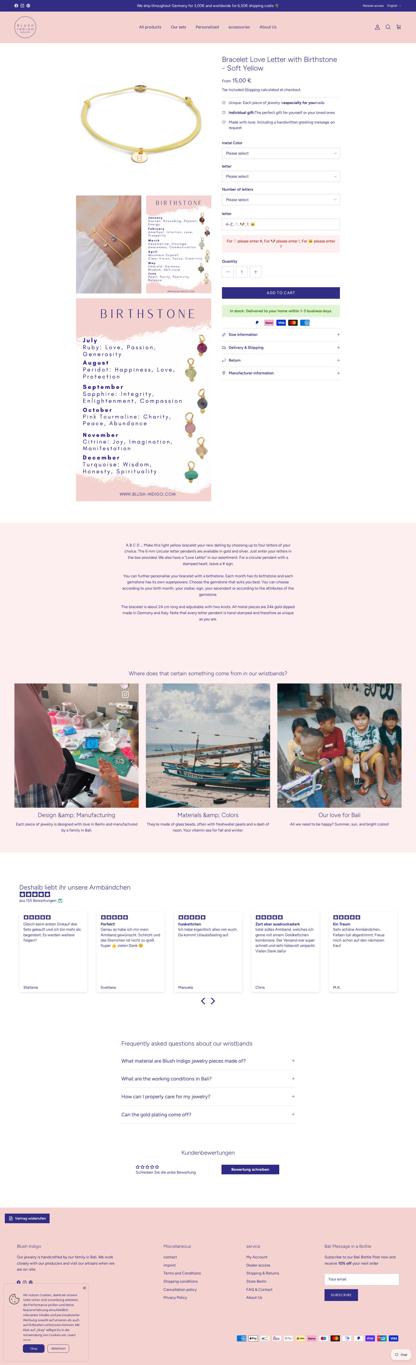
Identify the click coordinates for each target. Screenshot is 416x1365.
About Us (268, 27)
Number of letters (237, 189)
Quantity (229, 261)
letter (227, 166)
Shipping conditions (180, 1281)
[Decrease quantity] (228, 272)
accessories (239, 27)
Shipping (252, 89)
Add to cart (281, 293)
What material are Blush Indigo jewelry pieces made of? (183, 1061)
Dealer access (258, 1265)
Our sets (178, 27)
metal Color (232, 143)
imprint (169, 1265)
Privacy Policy (175, 1297)
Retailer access (373, 5)
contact (170, 1257)
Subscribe (341, 1295)
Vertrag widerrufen (30, 1218)
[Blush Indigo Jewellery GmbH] (25, 27)
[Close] (84, 1287)
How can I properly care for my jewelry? (165, 1096)
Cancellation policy (180, 1289)
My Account (256, 1257)
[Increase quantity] (255, 272)
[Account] (376, 27)
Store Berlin (256, 1281)
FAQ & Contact (259, 1289)
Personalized (207, 27)
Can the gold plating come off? (156, 1115)
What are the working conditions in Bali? (166, 1079)
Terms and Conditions (182, 1273)
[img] (210, 894)
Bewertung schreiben (250, 1169)
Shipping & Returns (262, 1273)
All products (150, 27)
